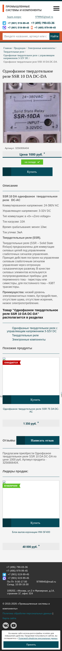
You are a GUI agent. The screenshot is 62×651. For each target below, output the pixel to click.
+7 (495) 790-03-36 (42, 23)
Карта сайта (9, 618)
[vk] (6, 627)
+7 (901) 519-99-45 (18, 23)
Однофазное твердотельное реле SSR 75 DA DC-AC (31, 410)
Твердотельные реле (25, 335)
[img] (31, 376)
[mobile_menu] (55, 8)
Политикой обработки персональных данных (38, 638)
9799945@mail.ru (44, 17)
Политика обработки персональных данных (27, 613)
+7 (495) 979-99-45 (45, 27)
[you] (14, 627)
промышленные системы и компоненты (24, 8)
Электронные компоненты (29, 339)
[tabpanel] (31, 392)
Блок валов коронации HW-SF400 (31, 532)
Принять (31, 644)
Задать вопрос (14, 17)
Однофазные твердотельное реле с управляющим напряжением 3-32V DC (32, 330)
